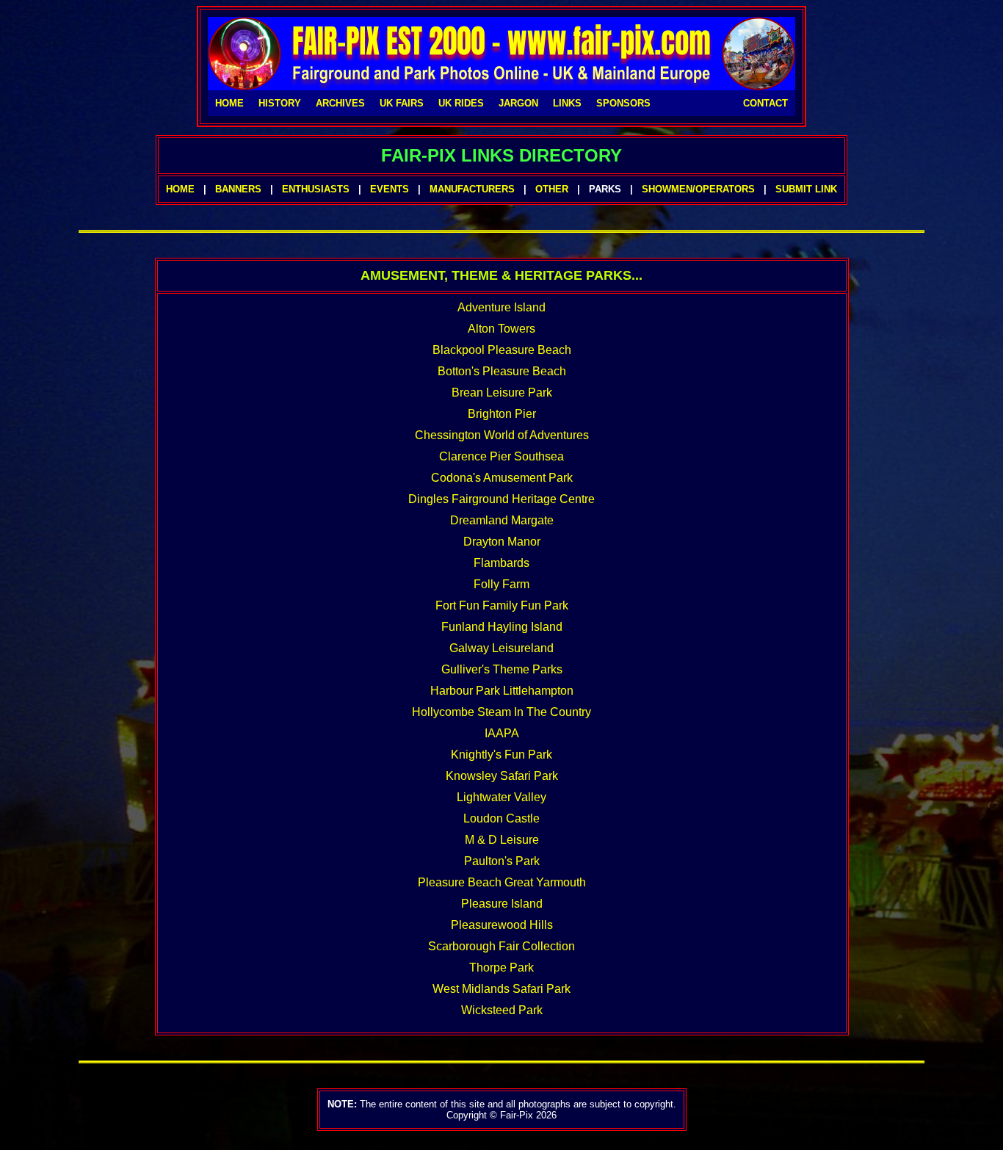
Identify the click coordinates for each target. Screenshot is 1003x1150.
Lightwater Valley (501, 797)
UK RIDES (461, 103)
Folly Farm (501, 584)
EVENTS (389, 189)
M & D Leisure (502, 839)
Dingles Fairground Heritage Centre (501, 499)
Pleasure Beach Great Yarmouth (502, 882)
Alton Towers (501, 328)
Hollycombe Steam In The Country (501, 712)
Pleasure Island (502, 903)
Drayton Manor (501, 541)
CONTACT (765, 103)
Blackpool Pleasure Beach (501, 350)
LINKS (567, 103)
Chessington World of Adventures (502, 435)
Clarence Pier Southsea (501, 456)
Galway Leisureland (501, 648)
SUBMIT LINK (806, 189)
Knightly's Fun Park (501, 754)
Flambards (501, 563)
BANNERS (238, 189)
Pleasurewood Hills (502, 925)
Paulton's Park (502, 861)
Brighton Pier (502, 414)
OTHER (551, 189)
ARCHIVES (340, 103)
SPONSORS (623, 103)
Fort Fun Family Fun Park (501, 605)
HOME (229, 103)
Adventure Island (501, 307)
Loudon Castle (501, 818)
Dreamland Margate (502, 520)
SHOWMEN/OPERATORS (698, 189)
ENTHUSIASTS (316, 189)
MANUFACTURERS (472, 189)
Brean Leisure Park (502, 392)
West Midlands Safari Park (501, 989)
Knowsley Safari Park (502, 776)
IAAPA (502, 733)
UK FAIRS (402, 103)
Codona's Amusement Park (502, 477)
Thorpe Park (501, 967)
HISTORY (279, 103)
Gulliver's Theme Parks (501, 669)
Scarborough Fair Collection (501, 946)
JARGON (518, 103)
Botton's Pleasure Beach (502, 371)
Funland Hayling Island (501, 627)
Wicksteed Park (502, 1010)
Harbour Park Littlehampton (501, 690)
